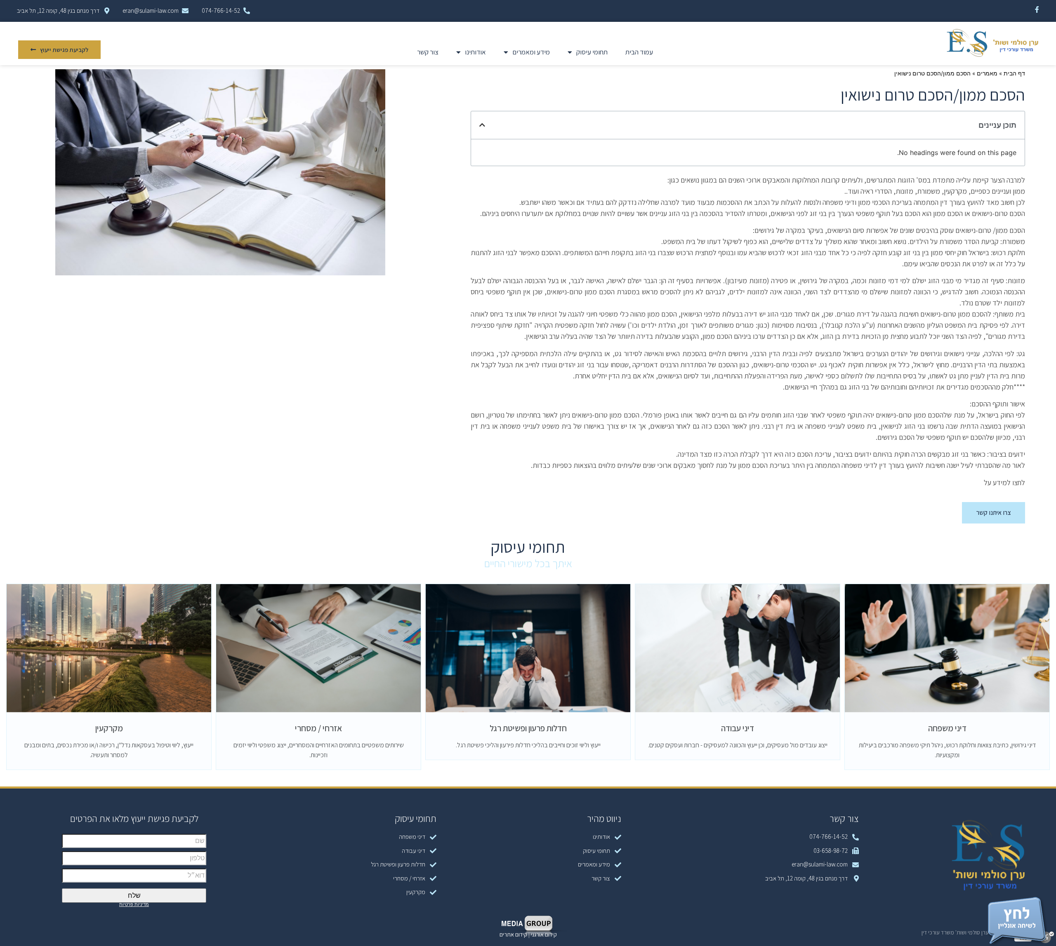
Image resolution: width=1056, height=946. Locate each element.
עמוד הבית (639, 51)
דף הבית (1014, 73)
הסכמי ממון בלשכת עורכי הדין (941, 482)
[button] (59, 49)
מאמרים (987, 73)
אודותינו (475, 51)
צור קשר (427, 51)
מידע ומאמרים (531, 51)
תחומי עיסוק (592, 51)
